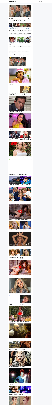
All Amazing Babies (12, 1)
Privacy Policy (40, 1)
